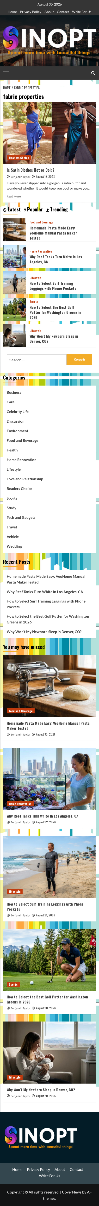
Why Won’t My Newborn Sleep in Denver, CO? (54, 338)
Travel (12, 527)
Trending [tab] (58, 209)
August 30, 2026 (46, 734)
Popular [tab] (34, 209)
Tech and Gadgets (21, 517)
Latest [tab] (13, 209)
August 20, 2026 (46, 1008)
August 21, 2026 (45, 915)
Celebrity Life (18, 411)
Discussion (16, 421)
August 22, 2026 (46, 822)
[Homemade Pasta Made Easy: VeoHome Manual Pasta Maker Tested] (14, 229)
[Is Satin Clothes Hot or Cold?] (49, 133)
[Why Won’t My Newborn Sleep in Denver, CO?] (14, 335)
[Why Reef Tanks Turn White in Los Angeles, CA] (14, 256)
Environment (17, 431)
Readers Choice (19, 158)
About (49, 12)
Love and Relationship (25, 479)
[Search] (93, 73)
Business (14, 392)
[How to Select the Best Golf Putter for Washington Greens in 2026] (14, 308)
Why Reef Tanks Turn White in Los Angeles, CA (56, 259)
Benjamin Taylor (20, 177)
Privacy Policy (30, 12)
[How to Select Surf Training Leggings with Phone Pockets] (14, 282)
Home (12, 12)
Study (11, 508)
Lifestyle (35, 278)
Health (12, 450)
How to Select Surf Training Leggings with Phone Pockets (53, 285)
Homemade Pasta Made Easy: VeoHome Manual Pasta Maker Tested (53, 233)
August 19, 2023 (45, 176)
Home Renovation (41, 251)
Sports (34, 302)
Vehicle (13, 536)
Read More (14, 196)
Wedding (14, 546)
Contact (63, 12)
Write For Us (81, 12)
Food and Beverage (41, 222)
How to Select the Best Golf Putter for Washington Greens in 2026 (55, 312)
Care (10, 402)
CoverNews (71, 1192)
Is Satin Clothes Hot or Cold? (31, 170)
